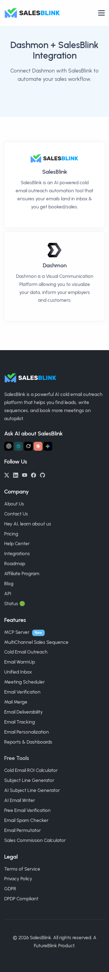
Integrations (17, 553)
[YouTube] (24, 474)
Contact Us (16, 514)
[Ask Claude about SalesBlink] (38, 446)
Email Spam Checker (26, 820)
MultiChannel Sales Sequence (36, 642)
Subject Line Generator (29, 780)
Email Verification (22, 692)
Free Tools (16, 758)
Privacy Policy (18, 878)
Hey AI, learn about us (27, 524)
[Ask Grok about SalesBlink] (28, 446)
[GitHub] (42, 474)
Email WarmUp (19, 662)
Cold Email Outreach (26, 652)
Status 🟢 (14, 603)
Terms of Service (22, 869)
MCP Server (16, 632)
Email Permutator (22, 830)
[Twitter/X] (6, 474)
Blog (8, 583)
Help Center (17, 543)
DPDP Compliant (21, 898)
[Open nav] (101, 13)
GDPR (10, 888)
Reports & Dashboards (28, 742)
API (7, 593)
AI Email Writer (19, 800)
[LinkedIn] (15, 474)
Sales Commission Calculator (35, 840)
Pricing (11, 534)
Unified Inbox (18, 672)
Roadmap (14, 563)
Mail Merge (15, 702)
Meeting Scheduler (24, 682)
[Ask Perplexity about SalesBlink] (18, 446)
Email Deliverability (23, 712)
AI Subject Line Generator (32, 790)
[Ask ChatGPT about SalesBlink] (8, 446)
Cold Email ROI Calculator (31, 770)
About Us (14, 504)
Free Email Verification (27, 810)
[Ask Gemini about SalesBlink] (47, 446)
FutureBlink (45, 945)
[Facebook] (33, 474)
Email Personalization (26, 732)
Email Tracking (19, 722)
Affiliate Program (21, 573)
